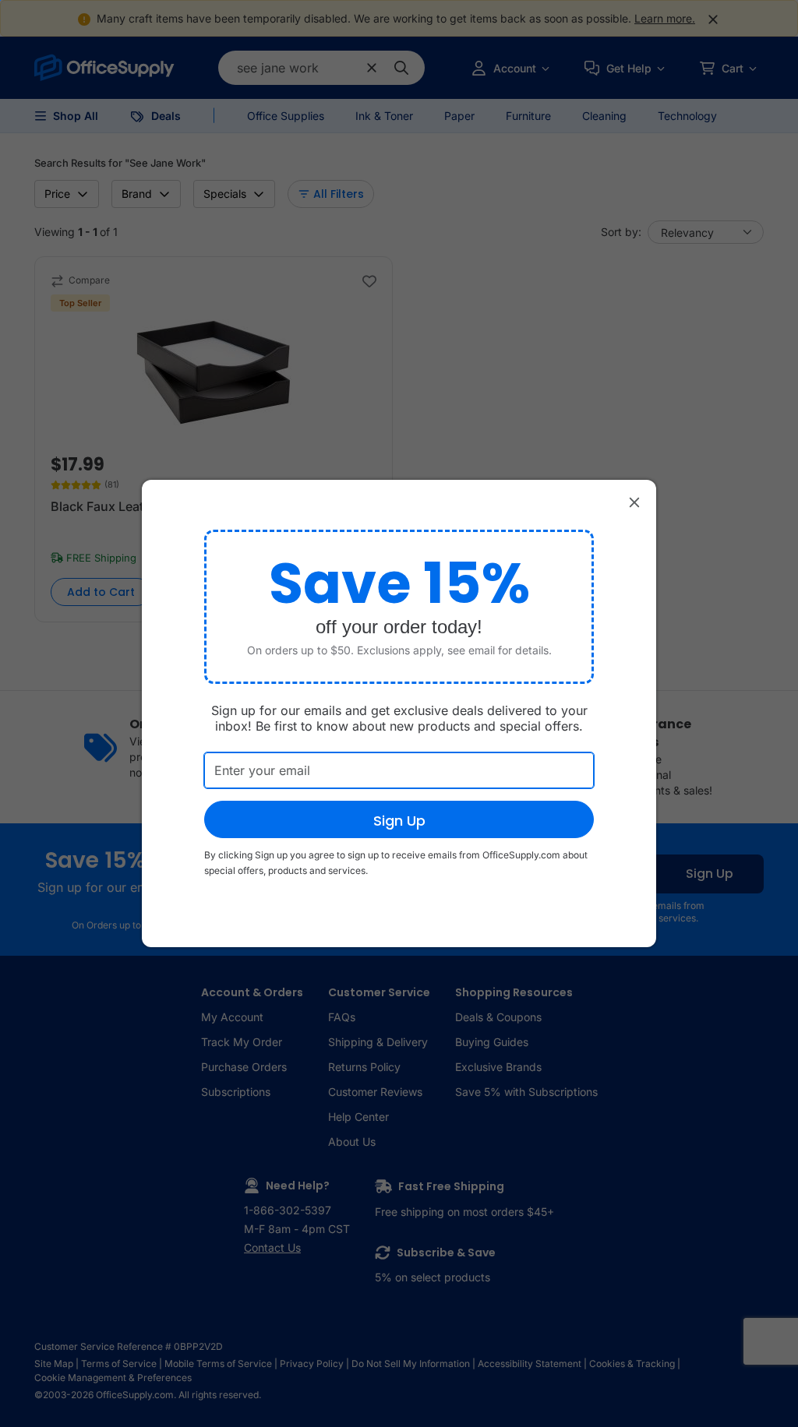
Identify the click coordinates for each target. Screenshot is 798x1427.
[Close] (634, 501)
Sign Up (399, 820)
